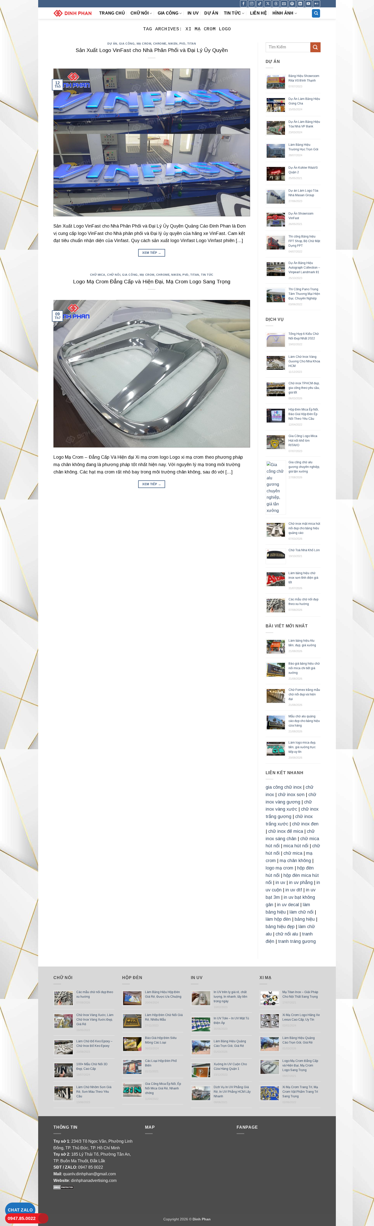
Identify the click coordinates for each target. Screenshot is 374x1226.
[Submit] (315, 47)
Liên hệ (258, 13)
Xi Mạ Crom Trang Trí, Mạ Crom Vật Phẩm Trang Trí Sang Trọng (300, 1091)
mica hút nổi (295, 845)
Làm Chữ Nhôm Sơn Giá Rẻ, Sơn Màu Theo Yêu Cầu (93, 1091)
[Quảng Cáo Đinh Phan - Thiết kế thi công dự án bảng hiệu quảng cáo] (72, 13)
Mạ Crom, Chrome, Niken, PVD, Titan (166, 43)
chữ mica (292, 853)
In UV (193, 13)
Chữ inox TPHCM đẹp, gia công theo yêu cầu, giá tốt (304, 387)
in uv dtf (293, 889)
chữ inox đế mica (285, 831)
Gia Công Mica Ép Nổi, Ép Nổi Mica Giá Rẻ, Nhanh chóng (163, 1088)
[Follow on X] (267, 3)
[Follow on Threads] (276, 3)
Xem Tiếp (151, 253)
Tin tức (232, 13)
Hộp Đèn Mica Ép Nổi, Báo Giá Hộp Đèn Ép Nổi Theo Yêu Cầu (304, 414)
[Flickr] (316, 3)
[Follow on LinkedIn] (300, 3)
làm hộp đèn (278, 919)
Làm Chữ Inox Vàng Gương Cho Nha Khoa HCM (304, 361)
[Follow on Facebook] (243, 3)
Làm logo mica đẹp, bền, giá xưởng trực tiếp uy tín (302, 747)
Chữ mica (97, 274)
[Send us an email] (284, 3)
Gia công (168, 13)
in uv (280, 882)
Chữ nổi (140, 13)
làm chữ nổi (301, 912)
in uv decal (288, 904)
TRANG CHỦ (112, 13)
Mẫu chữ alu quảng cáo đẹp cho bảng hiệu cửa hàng (304, 721)
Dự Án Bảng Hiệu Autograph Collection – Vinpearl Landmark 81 (304, 267)
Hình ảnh (283, 13)
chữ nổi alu (287, 934)
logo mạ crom (279, 868)
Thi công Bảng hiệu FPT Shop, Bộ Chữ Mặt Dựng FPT (304, 241)
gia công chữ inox (284, 787)
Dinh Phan (202, 1219)
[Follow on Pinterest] (292, 3)
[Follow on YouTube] (308, 3)
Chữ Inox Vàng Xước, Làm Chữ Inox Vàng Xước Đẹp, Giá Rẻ (94, 1019)
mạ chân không (295, 860)
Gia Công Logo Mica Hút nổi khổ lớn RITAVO (303, 440)
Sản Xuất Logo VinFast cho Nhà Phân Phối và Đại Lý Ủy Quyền (152, 50)
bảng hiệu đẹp (280, 926)
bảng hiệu (305, 919)
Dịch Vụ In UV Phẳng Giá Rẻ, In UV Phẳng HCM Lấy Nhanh (232, 1091)
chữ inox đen (305, 823)
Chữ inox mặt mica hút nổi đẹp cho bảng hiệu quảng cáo (304, 528)
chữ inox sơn (291, 794)
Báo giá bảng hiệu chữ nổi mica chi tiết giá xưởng (304, 668)
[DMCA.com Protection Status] (63, 1187)
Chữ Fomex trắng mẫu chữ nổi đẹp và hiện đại (304, 694)
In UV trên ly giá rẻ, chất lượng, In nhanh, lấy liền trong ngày (230, 996)
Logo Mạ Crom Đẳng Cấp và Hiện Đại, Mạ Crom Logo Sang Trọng (151, 281)
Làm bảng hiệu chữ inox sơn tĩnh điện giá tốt (303, 577)
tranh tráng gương (297, 941)
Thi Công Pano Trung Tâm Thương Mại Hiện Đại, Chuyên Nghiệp (304, 293)
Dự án (211, 13)
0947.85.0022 (22, 1218)
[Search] (316, 13)
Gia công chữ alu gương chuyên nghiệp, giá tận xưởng (304, 466)
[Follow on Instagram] (251, 3)
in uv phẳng (301, 882)
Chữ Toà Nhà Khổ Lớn (304, 550)
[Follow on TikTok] (259, 3)
